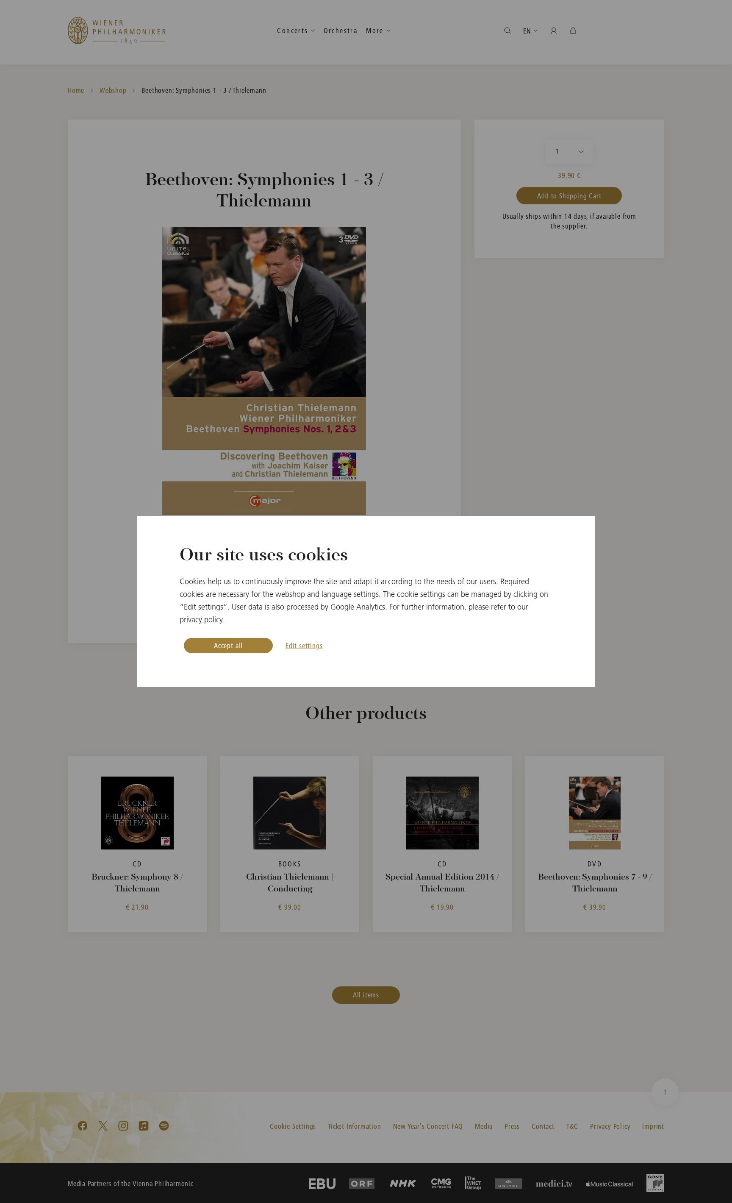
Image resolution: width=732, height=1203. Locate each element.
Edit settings (304, 645)
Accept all (228, 645)
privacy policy (201, 619)
